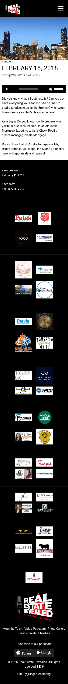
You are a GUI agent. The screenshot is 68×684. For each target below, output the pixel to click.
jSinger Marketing (39, 674)
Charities (44, 633)
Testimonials (27, 633)
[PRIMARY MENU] (60, 8)
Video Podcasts (35, 628)
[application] (34, 89)
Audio (5, 75)
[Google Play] (44, 653)
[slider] (59, 88)
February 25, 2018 (13, 186)
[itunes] (24, 653)
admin (36, 75)
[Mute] (51, 89)
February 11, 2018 (13, 173)
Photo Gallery (56, 628)
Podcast (7, 61)
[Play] (7, 89)
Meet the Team (12, 628)
